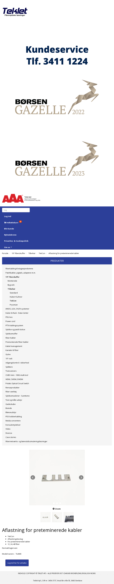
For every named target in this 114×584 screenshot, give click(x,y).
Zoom (58, 509)
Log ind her (12, 563)
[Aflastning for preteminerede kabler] (57, 477)
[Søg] (28, 210)
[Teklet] (15, 10)
